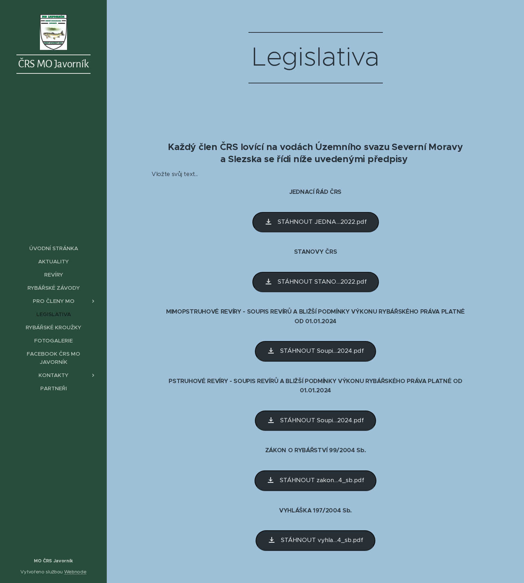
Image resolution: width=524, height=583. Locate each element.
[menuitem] (53, 248)
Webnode (75, 572)
